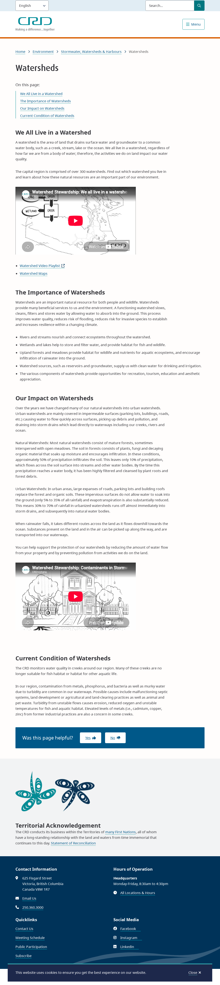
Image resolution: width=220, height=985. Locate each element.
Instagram (131, 937)
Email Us (29, 898)
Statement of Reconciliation (73, 843)
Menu (196, 24)
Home (20, 51)
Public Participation (31, 946)
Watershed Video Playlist (42, 265)
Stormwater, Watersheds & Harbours (91, 51)
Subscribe (23, 955)
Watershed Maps (33, 273)
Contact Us (24, 928)
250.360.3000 (32, 907)
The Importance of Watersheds (45, 101)
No (112, 737)
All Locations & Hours (137, 892)
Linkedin (129, 946)
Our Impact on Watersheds (42, 108)
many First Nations (120, 832)
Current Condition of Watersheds (47, 115)
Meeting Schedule (30, 937)
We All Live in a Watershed (41, 93)
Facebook (130, 928)
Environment (43, 51)
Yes (88, 737)
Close (192, 972)
